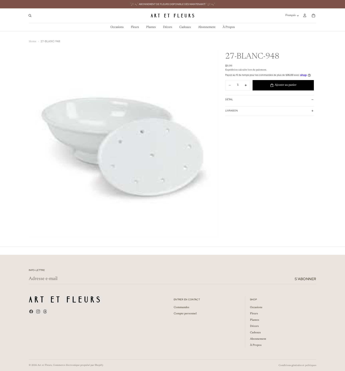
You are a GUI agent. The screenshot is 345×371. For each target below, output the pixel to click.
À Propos (256, 345)
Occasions (256, 307)
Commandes (181, 307)
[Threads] (45, 311)
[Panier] (313, 15)
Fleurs (254, 313)
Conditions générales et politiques (297, 365)
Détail (229, 99)
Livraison (231, 110)
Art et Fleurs (45, 365)
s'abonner (305, 279)
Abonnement (258, 339)
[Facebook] (31, 311)
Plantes (254, 320)
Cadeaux (255, 332)
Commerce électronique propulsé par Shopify (78, 365)
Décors (254, 326)
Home (32, 41)
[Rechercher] (30, 15)
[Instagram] (38, 311)
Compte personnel (185, 313)
